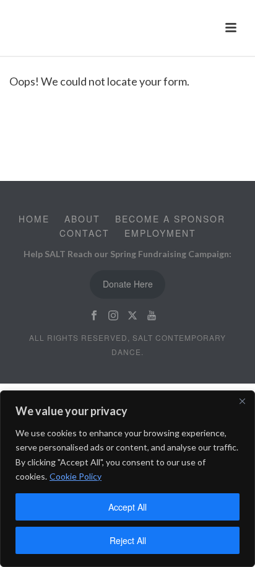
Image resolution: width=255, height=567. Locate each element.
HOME (34, 219)
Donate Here (128, 284)
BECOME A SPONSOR (170, 219)
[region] (127, 478)
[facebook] (94, 315)
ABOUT (82, 219)
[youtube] (152, 315)
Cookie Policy (76, 476)
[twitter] (132, 315)
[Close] (242, 400)
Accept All (127, 507)
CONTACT (84, 233)
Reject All (128, 540)
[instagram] (113, 315)
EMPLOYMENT (160, 233)
